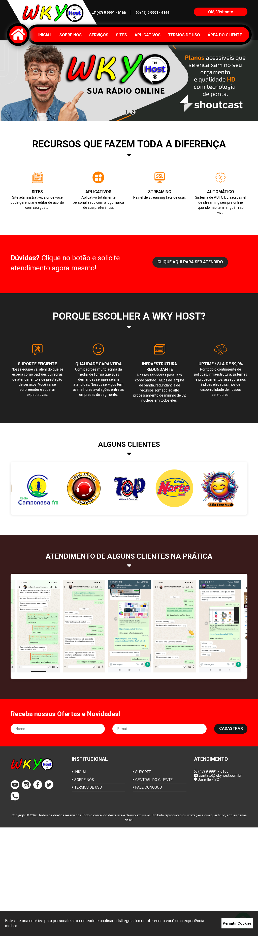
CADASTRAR (231, 728)
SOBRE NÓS (83, 779)
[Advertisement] (129, 880)
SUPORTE (142, 772)
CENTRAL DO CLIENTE (153, 779)
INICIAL (80, 772)
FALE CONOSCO (148, 787)
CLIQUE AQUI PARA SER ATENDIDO (190, 261)
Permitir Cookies (237, 923)
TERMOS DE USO (87, 787)
